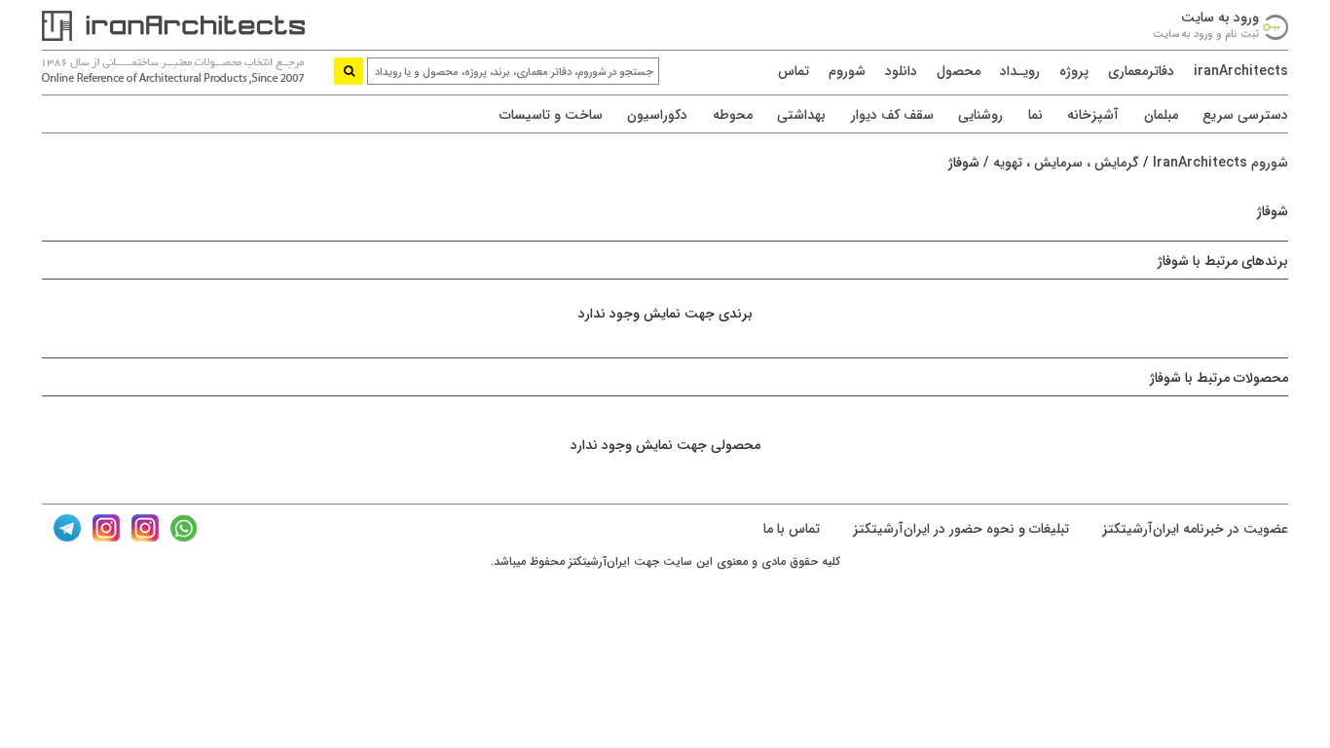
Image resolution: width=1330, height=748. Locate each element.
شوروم (847, 71)
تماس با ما (791, 529)
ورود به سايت (1220, 17)
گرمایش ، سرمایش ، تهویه (1066, 162)
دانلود (901, 71)
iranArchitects (1241, 71)
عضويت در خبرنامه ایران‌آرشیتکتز (1193, 529)
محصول (958, 71)
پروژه (1074, 71)
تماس (793, 71)
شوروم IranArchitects (1220, 162)
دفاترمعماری (1141, 71)
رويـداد (1020, 71)
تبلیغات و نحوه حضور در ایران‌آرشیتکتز (959, 529)
